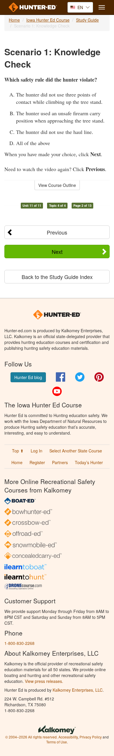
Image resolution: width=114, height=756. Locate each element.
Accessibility (68, 736)
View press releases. (44, 681)
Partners (60, 462)
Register (37, 462)
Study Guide (87, 20)
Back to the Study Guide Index (57, 276)
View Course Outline (57, 185)
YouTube (57, 391)
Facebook (60, 377)
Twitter (79, 377)
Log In (36, 451)
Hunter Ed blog (28, 377)
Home (14, 20)
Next (57, 251)
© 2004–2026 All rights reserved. (31, 736)
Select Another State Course (75, 451)
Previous (57, 232)
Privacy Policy (91, 736)
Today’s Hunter (89, 462)
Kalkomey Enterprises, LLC (78, 690)
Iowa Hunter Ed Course (48, 20)
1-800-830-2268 (19, 643)
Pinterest (99, 377)
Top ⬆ (18, 451)
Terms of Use (56, 741)
